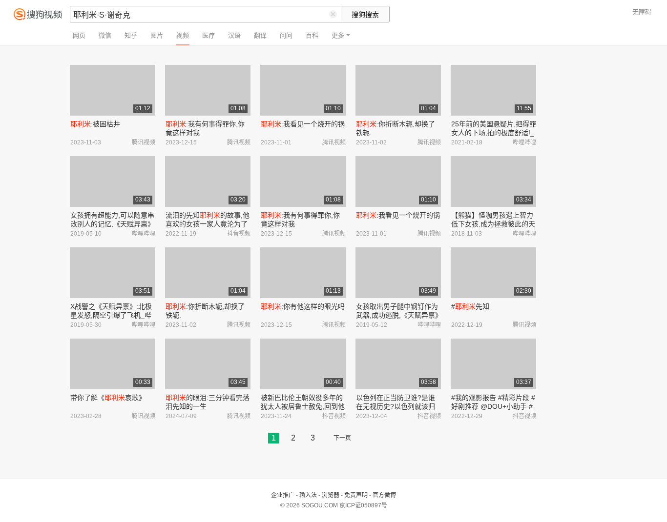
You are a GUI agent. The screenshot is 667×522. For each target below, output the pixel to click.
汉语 (234, 35)
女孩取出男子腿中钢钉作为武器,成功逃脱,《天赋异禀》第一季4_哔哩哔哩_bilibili (397, 315)
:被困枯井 (95, 124)
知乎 (131, 35)
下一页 (342, 438)
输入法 (308, 495)
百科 (312, 35)
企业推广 (282, 495)
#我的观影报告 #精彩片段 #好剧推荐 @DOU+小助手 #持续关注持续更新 (493, 406)
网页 (79, 35)
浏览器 (330, 495)
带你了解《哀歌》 (108, 398)
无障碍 (641, 12)
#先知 (470, 306)
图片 (156, 35)
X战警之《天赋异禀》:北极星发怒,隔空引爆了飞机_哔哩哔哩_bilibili (111, 315)
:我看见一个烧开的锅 (303, 124)
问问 (286, 35)
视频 (182, 35)
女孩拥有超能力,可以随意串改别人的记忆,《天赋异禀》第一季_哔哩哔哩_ (112, 224)
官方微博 (384, 495)
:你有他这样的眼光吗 (303, 306)
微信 (105, 35)
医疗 (208, 35)
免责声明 (356, 495)
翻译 (260, 35)
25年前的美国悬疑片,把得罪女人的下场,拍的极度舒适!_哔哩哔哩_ (493, 132)
